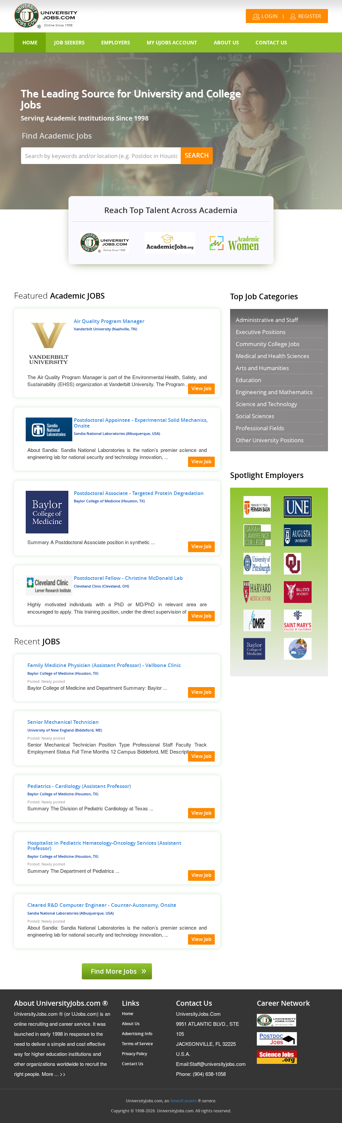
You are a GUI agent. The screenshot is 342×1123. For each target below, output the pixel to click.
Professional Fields (260, 428)
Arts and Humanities (262, 368)
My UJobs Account (172, 42)
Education (248, 380)
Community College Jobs (268, 344)
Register (309, 16)
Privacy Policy (134, 1054)
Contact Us (271, 42)
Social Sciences (255, 416)
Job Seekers (69, 42)
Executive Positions (261, 332)
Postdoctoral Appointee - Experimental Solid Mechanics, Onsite (141, 423)
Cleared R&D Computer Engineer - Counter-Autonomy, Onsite (101, 905)
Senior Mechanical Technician (63, 722)
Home (29, 42)
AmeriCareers (183, 1101)
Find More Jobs (114, 971)
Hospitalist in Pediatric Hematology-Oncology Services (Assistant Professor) (104, 846)
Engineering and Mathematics (274, 392)
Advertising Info (137, 1033)
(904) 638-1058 (201, 1073)
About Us (226, 42)
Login (269, 16)
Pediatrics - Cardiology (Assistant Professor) (79, 786)
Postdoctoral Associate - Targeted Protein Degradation (139, 493)
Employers (115, 42)
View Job (201, 388)
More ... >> (53, 1073)
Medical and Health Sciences (272, 356)
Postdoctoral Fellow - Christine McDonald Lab (128, 578)
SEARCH (197, 155)
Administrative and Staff (267, 320)
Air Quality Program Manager (109, 321)
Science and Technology (266, 404)
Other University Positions (270, 440)
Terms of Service (137, 1043)
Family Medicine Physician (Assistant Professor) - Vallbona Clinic (104, 665)
